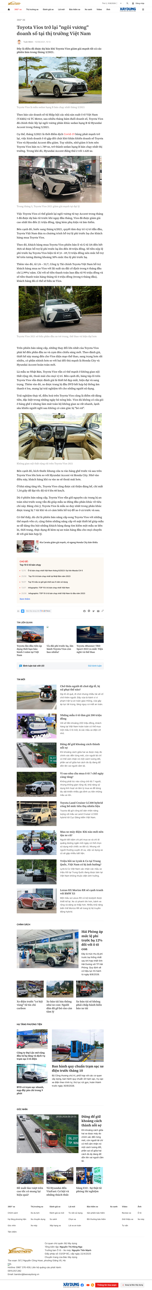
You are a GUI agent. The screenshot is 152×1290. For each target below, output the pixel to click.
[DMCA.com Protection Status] (20, 1265)
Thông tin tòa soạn (106, 1285)
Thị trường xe (32, 9)
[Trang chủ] (9, 9)
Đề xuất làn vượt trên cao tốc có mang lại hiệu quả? (30, 1191)
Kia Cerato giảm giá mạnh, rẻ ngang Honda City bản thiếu (69, 542)
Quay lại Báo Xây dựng (134, 1285)
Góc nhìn (22, 1109)
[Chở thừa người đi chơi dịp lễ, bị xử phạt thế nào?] (37, 697)
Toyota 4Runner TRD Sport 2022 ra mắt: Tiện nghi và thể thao (90, 649)
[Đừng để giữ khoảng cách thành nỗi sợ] (37, 755)
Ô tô (139, 1213)
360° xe (18, 9)
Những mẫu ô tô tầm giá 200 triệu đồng (81, 717)
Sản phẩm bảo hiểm (96, 1213)
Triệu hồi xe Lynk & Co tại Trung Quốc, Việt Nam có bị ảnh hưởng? (80, 862)
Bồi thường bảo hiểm (96, 1219)
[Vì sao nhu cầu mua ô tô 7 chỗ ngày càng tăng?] (37, 784)
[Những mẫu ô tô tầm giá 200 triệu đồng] (37, 726)
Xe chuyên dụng (38, 1219)
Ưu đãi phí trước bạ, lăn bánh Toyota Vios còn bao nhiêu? (60, 649)
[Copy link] (103, 611)
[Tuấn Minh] (19, 41)
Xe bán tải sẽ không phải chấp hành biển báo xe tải (89, 1005)
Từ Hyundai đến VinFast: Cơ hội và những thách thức (57, 1191)
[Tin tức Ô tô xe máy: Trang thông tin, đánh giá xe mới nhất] (14, 3)
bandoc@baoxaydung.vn (26, 1274)
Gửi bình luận (95, 666)
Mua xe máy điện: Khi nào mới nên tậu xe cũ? (81, 833)
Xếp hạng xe (55, 1225)
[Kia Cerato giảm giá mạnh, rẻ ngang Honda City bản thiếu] (27, 546)
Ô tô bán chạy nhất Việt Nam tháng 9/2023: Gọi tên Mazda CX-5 (55, 570)
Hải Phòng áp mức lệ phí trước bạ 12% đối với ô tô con (92, 940)
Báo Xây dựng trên (33, 611)
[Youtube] (88, 1285)
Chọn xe (72, 1219)
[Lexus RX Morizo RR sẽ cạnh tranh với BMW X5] (37, 901)
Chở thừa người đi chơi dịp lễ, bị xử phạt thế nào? (80, 688)
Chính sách (23, 924)
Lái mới (61, 9)
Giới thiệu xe (127, 1219)
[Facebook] (82, 1285)
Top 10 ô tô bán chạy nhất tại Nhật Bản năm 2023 (49, 576)
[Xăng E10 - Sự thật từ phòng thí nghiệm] (89, 1175)
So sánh (53, 1219)
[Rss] (92, 1285)
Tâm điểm (12, 1232)
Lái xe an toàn (75, 1225)
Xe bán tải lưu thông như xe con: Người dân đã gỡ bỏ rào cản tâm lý (59, 1006)
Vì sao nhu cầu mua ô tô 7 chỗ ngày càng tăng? (82, 775)
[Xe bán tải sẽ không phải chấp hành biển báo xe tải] (89, 989)
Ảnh (108, 9)
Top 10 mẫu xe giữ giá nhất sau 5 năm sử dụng (48, 582)
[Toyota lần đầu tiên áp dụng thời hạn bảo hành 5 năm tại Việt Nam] (30, 634)
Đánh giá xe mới (57, 1213)
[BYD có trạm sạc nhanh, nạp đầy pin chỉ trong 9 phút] (32, 1073)
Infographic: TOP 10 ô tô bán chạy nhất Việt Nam (49, 588)
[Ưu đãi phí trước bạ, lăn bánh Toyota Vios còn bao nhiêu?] (60, 634)
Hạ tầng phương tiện (29, 1024)
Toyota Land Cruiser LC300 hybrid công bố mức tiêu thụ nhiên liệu (81, 804)
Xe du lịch (35, 1213)
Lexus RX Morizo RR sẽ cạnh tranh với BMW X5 (81, 892)
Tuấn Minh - (28, 42)
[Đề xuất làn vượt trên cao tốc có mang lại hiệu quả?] (30, 1175)
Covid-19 (69, 134)
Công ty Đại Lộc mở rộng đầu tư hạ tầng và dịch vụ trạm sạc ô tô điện (31, 1055)
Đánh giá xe (48, 9)
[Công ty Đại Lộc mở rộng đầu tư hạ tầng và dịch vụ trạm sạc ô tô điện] (32, 1039)
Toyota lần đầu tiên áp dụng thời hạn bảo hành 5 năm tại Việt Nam (29, 650)
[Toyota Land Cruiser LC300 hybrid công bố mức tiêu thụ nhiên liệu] (37, 813)
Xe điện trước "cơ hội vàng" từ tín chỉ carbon (30, 1005)
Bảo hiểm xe (74, 9)
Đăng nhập (140, 3)
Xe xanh (88, 9)
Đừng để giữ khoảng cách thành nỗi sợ (80, 746)
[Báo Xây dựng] (128, 9)
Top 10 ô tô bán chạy (30, 565)
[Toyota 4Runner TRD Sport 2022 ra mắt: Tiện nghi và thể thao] (90, 634)
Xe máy (34, 1225)
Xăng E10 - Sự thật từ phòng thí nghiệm (89, 1189)
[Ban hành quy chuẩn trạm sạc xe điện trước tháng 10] (78, 1045)
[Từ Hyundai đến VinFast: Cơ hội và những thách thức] (59, 1175)
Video (99, 9)
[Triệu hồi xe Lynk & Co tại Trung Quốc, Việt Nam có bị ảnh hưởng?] (37, 871)
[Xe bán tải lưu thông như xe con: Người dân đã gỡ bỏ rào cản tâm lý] (59, 989)
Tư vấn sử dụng (76, 1213)
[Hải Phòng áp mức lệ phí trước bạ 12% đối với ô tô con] (47, 949)
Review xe (126, 1213)
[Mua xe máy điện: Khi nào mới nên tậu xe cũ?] (37, 842)
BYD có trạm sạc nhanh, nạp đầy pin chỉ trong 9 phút (30, 1090)
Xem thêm (25, 599)
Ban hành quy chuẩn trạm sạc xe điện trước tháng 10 (78, 1068)
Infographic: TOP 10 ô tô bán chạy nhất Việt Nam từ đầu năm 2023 (56, 593)
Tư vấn (125, 1225)
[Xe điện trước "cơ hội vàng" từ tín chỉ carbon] (30, 989)
